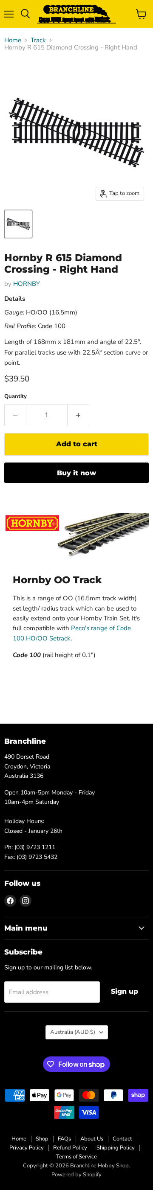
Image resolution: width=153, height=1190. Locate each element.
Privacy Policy (26, 1148)
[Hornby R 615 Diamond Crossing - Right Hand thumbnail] (18, 224)
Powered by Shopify (76, 1174)
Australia (72, 1032)
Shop (42, 1139)
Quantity (15, 396)
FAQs (64, 1139)
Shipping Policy (115, 1148)
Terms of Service (76, 1157)
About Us (91, 1139)
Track (38, 40)
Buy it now (76, 473)
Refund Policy (70, 1148)
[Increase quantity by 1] (78, 415)
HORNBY (26, 283)
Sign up (124, 991)
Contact (122, 1139)
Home (12, 40)
